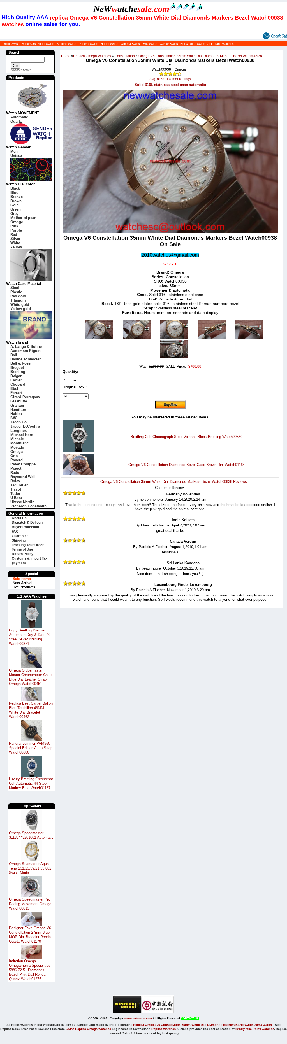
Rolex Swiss (11, 43)
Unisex (16, 155)
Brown (16, 201)
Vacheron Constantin (28, 506)
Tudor (15, 493)
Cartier (16, 380)
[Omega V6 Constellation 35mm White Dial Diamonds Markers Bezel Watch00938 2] (174, 337)
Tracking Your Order (28, 545)
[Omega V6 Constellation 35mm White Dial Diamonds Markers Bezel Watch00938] (99, 337)
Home (65, 56)
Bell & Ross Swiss (192, 43)
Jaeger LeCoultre (25, 426)
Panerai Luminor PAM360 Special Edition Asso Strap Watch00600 (30, 747)
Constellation (125, 56)
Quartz (16, 121)
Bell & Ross (20, 363)
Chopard (17, 384)
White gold (19, 304)
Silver (15, 239)
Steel (14, 288)
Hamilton (18, 409)
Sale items (22, 579)
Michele (17, 439)
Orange (16, 222)
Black (15, 188)
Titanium (18, 300)
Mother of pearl (23, 218)
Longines (18, 430)
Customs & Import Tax (29, 558)
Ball (13, 355)
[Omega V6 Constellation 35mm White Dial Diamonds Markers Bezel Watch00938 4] (249, 337)
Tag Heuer (19, 485)
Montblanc (19, 443)
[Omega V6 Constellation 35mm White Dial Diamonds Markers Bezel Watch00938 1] (137, 337)
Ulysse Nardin (22, 502)
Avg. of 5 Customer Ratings (170, 79)
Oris (14, 456)
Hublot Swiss (109, 43)
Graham (17, 405)
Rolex (15, 481)
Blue (14, 192)
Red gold (18, 296)
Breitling (17, 372)
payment (19, 563)
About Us (19, 518)
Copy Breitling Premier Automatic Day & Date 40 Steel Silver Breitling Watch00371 (29, 637)
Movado (17, 447)
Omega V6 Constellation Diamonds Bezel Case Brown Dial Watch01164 (186, 465)
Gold (14, 205)
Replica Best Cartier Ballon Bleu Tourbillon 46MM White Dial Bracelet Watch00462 (31, 710)
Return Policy (22, 554)
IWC (13, 418)
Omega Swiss (130, 43)
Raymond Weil (23, 477)
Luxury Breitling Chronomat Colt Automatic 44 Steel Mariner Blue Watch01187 (31, 783)
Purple (16, 230)
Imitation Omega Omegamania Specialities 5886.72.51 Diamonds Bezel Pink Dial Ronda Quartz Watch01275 (29, 970)
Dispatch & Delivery (28, 523)
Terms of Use (22, 549)
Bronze (16, 197)
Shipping (19, 540)
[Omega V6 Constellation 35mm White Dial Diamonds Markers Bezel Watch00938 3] (212, 337)
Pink (14, 226)
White (15, 243)
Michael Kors (21, 435)
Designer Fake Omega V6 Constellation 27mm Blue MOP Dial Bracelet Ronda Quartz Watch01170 (30, 934)
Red (13, 234)
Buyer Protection (25, 527)
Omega (16, 451)
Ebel (14, 388)
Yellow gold (20, 309)
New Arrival (23, 583)
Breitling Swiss (66, 43)
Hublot (16, 414)
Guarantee (20, 536)
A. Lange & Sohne (26, 346)
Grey (14, 213)
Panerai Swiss (88, 43)
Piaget (15, 468)
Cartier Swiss (169, 43)
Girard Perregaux (25, 397)
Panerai (17, 460)
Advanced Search (21, 70)
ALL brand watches (220, 43)
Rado (14, 472)
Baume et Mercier (25, 359)
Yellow (16, 247)
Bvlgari (16, 376)
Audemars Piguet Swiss (38, 43)
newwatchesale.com (138, 1018)
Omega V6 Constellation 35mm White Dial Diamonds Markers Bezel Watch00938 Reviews (173, 481)
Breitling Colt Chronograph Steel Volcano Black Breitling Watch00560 (186, 437)
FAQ (15, 531)
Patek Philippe (23, 464)
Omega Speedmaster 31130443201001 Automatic (31, 835)
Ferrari (16, 393)
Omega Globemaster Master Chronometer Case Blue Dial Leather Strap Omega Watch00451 (30, 677)
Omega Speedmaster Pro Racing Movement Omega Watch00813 (30, 903)
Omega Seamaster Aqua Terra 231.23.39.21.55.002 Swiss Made (30, 868)
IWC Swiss (149, 43)
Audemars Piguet (25, 351)
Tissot (15, 489)
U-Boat (16, 498)
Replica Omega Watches (92, 56)
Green (15, 209)
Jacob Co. (19, 422)
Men (14, 151)
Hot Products (24, 587)
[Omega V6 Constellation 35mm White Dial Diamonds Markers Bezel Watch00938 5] (174, 357)
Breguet (17, 367)
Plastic (16, 292)
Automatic (19, 117)
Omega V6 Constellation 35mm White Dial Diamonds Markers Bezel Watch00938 (200, 56)
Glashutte (18, 401)
